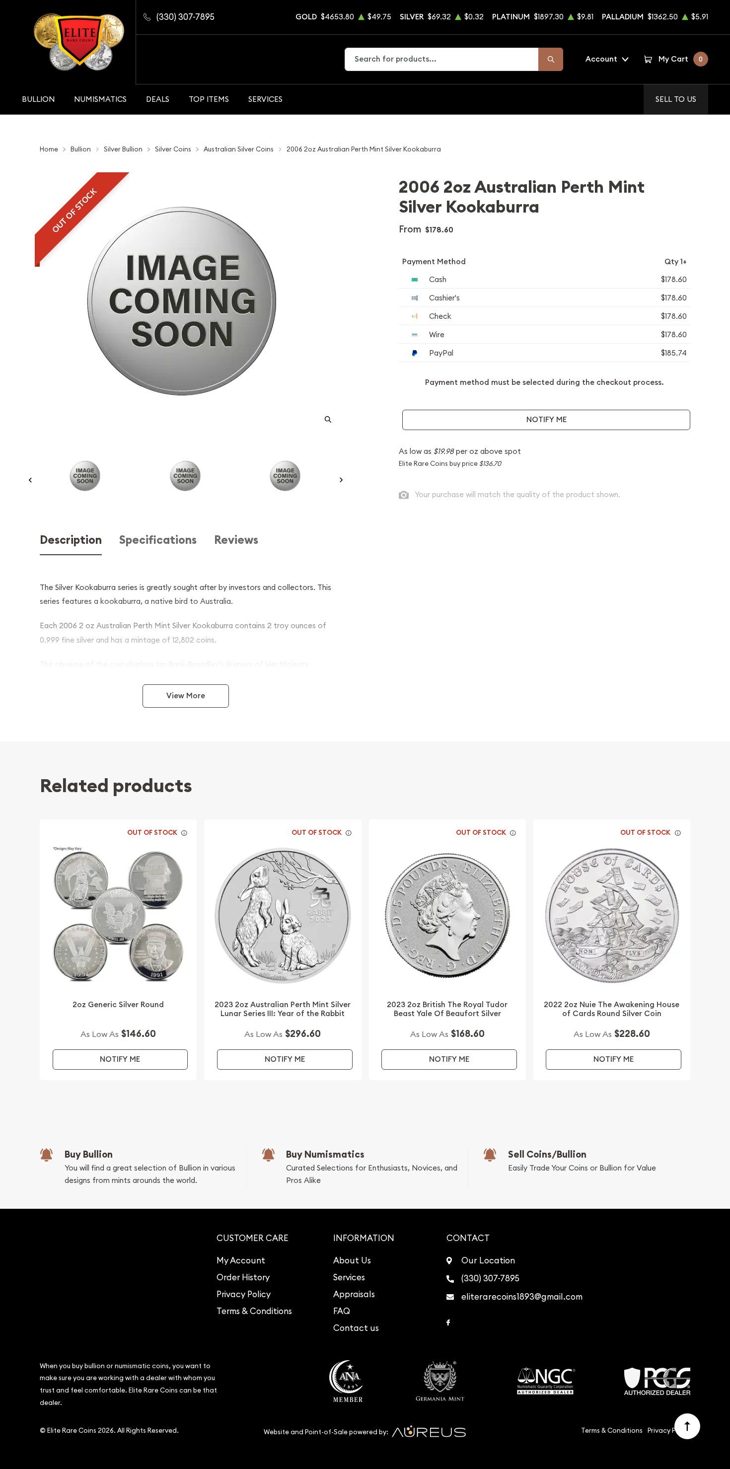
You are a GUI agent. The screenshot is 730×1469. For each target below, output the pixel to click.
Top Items (209, 99)
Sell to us (676, 99)
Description (71, 540)
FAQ (341, 1311)
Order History (243, 1277)
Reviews (236, 540)
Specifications (158, 540)
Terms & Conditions (254, 1311)
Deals (157, 99)
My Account (241, 1260)
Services (265, 99)
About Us (352, 1260)
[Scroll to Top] (687, 1426)
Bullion (38, 99)
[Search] (550, 59)
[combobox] (442, 59)
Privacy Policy (244, 1294)
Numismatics (100, 99)
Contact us (356, 1327)
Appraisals (354, 1294)
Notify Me (546, 419)
